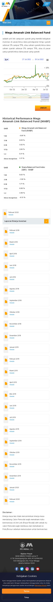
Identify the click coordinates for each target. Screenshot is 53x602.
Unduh (43, 108)
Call (38, 4)
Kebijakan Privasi (41, 585)
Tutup (26, 597)
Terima (26, 591)
